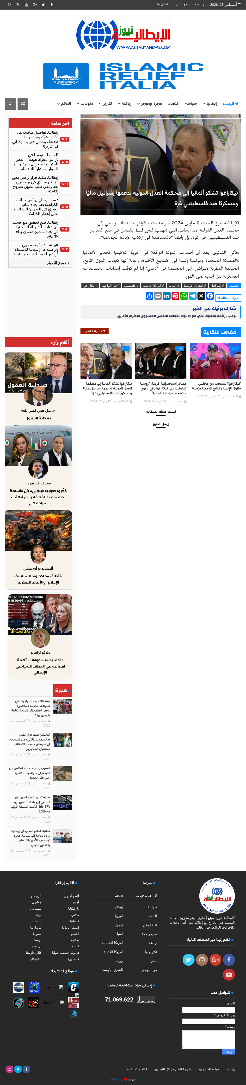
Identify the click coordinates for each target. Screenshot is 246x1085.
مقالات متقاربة (219, 332)
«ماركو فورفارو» (38, 483)
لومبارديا (35, 927)
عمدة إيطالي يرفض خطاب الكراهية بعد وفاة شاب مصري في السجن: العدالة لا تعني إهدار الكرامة (35, 206)
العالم (66, 104)
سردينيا (36, 921)
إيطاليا (212, 104)
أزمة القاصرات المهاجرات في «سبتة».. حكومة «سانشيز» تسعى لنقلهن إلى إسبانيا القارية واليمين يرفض (30, 708)
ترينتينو (36, 946)
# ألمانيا (174, 285)
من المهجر (149, 970)
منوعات (87, 104)
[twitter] (43, 4)
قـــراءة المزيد (92, 331)
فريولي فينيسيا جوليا (65, 952)
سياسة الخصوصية (209, 1069)
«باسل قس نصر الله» (38, 410)
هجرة (153, 961)
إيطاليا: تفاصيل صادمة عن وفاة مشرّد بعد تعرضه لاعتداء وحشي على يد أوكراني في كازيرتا (35, 139)
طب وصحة (149, 934)
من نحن (181, 4)
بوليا (38, 915)
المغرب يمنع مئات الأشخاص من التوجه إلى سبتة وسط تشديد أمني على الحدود (29, 773)
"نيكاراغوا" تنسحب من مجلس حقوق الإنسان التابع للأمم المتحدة (216, 386)
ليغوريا (37, 934)
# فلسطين (131, 285)
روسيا (119, 961)
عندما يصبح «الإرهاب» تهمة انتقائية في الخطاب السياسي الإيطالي (40, 666)
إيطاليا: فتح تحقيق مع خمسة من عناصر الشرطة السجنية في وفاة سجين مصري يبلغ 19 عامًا (35, 229)
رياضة (126, 104)
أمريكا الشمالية (112, 943)
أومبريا (74, 902)
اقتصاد (173, 104)
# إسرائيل (217, 285)
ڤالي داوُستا (33, 952)
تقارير (107, 104)
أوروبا (119, 916)
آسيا (120, 934)
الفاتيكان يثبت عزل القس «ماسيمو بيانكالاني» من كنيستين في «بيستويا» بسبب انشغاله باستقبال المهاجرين (29, 742)
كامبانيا (74, 921)
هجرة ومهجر (152, 104)
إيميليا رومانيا (70, 927)
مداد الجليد (117, 1079)
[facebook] (51, 4)
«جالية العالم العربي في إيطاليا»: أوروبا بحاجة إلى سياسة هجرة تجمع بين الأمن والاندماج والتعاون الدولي (30, 838)
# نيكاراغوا (90, 285)
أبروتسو (36, 896)
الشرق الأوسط (112, 970)
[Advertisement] (40, 302)
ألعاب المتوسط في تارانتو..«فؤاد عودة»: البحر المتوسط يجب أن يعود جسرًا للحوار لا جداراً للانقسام (35, 162)
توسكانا (36, 940)
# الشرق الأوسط (195, 285)
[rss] (18, 4)
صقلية (75, 940)
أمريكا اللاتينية (113, 952)
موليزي (36, 902)
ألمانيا (180, 348)
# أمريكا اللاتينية (153, 285)
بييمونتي (35, 908)
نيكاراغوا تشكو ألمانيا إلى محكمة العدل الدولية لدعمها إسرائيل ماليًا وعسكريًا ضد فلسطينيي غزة (107, 388)
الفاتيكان (35, 959)
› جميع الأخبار (58, 263)
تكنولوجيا (151, 952)
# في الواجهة (110, 285)
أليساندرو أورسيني (38, 568)
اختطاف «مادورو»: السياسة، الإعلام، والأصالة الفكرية (38, 579)
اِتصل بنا (162, 4)
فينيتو (75, 946)
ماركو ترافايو (40, 652)
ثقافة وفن (150, 925)
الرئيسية (200, 4)
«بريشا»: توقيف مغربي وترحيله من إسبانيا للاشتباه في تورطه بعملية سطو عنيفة (35, 249)
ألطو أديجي (71, 896)
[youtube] (26, 4)
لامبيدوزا (73, 959)
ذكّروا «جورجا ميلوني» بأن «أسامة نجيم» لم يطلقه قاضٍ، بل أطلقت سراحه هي (38, 497)
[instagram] (9, 4)
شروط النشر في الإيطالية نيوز (172, 1069)
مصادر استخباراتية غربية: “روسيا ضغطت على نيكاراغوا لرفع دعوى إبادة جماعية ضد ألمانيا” (163, 388)
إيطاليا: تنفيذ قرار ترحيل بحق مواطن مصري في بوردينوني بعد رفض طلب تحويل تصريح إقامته (35, 184)
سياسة (191, 104)
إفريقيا (118, 925)
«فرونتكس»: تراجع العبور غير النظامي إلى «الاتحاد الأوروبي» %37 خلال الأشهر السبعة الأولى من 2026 (30, 804)
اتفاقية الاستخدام (137, 1069)
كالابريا (74, 915)
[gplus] (34, 4)
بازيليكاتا (73, 908)
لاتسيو (75, 934)
